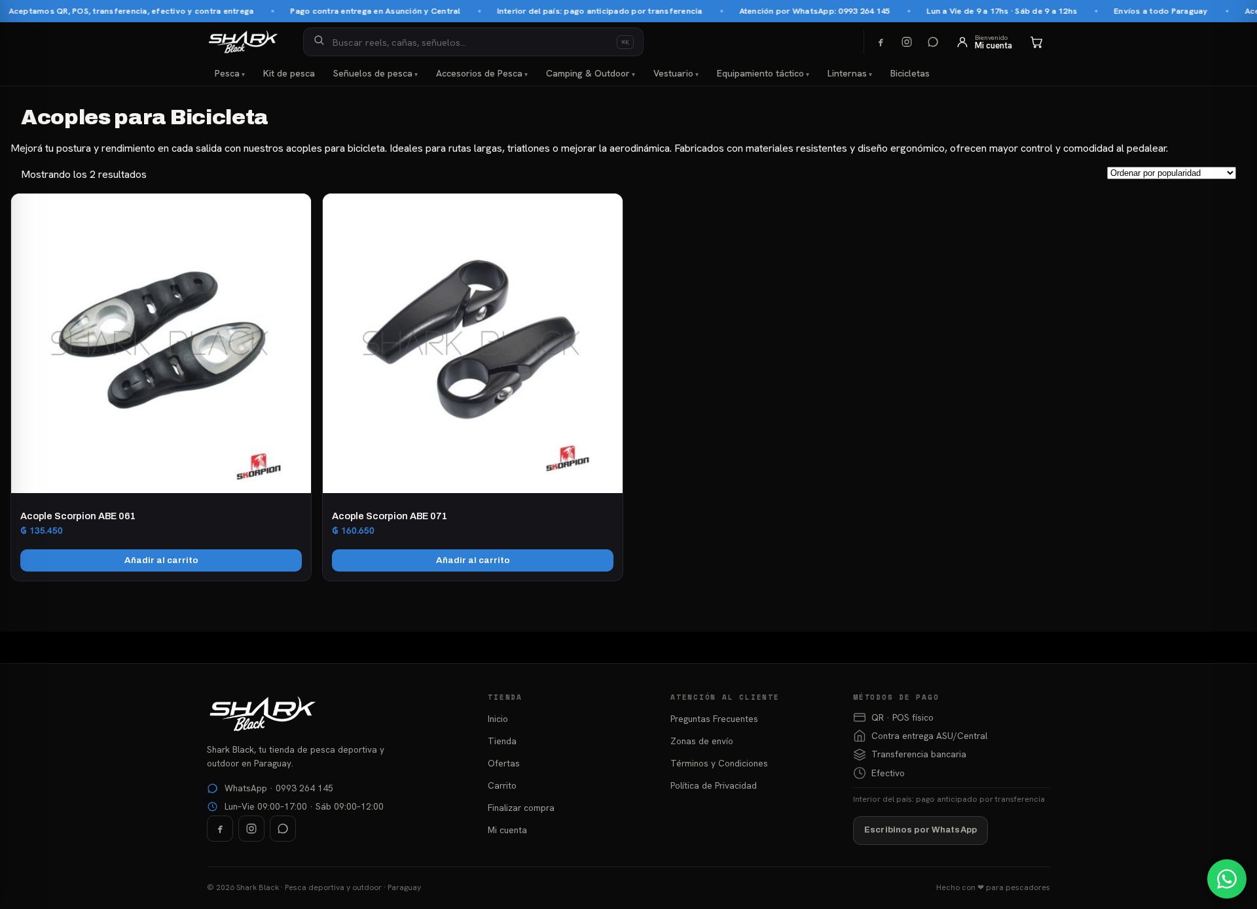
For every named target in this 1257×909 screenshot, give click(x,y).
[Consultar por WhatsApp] (1227, 879)
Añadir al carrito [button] (161, 560)
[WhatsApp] (932, 41)
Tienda (502, 741)
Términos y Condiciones (719, 763)
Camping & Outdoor (588, 73)
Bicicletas (910, 73)
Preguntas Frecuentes (714, 719)
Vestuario (673, 73)
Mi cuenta (507, 830)
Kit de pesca (289, 73)
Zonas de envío (701, 741)
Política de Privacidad (713, 785)
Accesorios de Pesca (479, 73)
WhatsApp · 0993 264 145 (279, 788)
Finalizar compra (521, 808)
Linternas (847, 73)
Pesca (227, 73)
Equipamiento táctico (760, 73)
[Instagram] (906, 41)
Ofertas (504, 763)
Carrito (502, 785)
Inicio (498, 719)
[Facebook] (880, 41)
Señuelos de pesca (372, 73)
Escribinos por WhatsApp (920, 829)
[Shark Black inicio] (243, 42)
